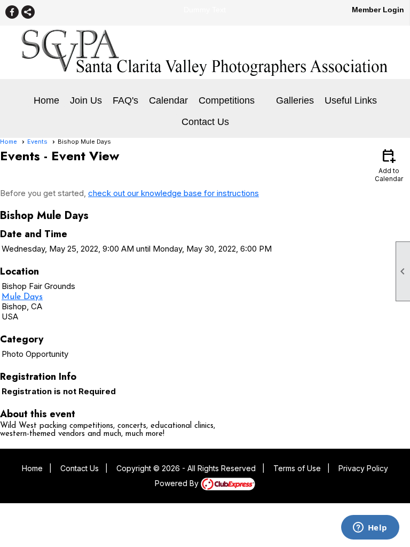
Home (46, 100)
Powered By (178, 483)
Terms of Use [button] (297, 468)
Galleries (295, 100)
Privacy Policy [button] (363, 468)
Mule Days (22, 297)
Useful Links (351, 100)
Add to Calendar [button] (389, 165)
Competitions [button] (227, 100)
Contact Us (205, 121)
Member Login (378, 9)
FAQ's (125, 100)
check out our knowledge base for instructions (173, 193)
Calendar (168, 100)
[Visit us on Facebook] (12, 12)
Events (37, 141)
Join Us (86, 100)
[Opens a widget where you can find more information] (370, 528)
